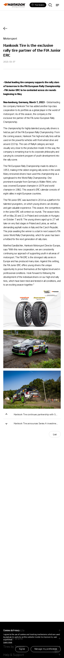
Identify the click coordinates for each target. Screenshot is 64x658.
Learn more (7, 642)
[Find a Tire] (50, 5)
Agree (22, 648)
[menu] (57, 5)
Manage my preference (45, 648)
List (55, 434)
